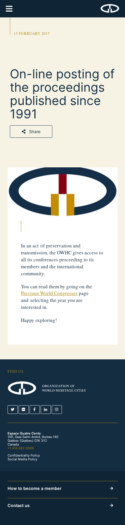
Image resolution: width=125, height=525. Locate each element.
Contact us (19, 505)
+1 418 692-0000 (21, 448)
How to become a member (35, 488)
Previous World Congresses (49, 293)
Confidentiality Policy (24, 455)
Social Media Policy (22, 459)
